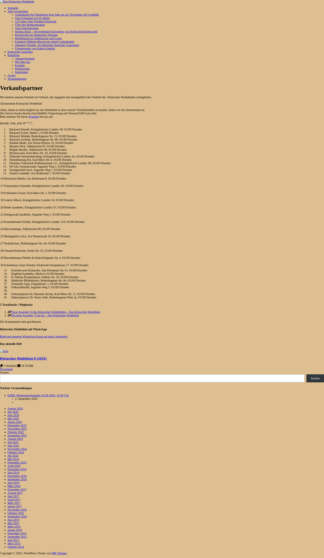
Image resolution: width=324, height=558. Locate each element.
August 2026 (15, 408)
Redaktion (14, 55)
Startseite (13, 8)
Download (6, 369)
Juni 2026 (13, 415)
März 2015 (14, 543)
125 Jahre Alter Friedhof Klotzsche (35, 21)
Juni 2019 (13, 472)
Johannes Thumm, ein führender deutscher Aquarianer (47, 45)
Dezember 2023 (17, 462)
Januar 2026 (15, 422)
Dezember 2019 (17, 469)
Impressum (21, 72)
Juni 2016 (13, 519)
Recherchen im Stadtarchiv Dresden (36, 35)
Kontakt (20, 65)
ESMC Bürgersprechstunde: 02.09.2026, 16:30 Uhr (38, 395)
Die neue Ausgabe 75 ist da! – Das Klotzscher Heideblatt (45, 315)
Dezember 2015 (17, 533)
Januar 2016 (15, 530)
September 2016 (17, 516)
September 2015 (17, 536)
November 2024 (17, 449)
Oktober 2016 (16, 513)
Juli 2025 (13, 442)
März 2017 (14, 503)
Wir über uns (22, 62)
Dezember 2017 (17, 489)
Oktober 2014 (16, 546)
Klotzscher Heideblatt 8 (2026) (23, 358)
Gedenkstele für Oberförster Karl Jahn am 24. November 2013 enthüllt (57, 14)
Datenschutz (22, 68)
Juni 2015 (13, 540)
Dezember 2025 (17, 425)
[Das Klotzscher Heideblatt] (17, 1)
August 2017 (15, 492)
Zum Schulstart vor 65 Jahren (32, 18)
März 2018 (14, 486)
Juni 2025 (13, 445)
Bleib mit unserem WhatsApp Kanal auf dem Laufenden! (34, 336)
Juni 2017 (13, 496)
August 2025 (15, 438)
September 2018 (17, 479)
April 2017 (14, 499)
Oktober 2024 (16, 452)
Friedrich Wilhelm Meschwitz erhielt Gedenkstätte (44, 41)
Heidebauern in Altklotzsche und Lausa (38, 38)
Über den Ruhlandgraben (30, 24)
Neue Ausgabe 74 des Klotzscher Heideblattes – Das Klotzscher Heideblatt (55, 312)
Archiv (12, 75)
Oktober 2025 (16, 432)
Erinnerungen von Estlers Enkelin (35, 48)
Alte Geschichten (18, 11)
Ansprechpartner (25, 58)
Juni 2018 (13, 482)
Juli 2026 (13, 411)
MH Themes (59, 553)
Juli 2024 (13, 455)
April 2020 (14, 465)
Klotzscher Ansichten (20, 51)
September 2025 (17, 435)
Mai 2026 (13, 418)
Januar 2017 (15, 506)
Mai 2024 (13, 459)
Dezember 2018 (17, 476)
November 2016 (17, 509)
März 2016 (14, 526)
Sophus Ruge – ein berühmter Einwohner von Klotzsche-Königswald (56, 31)
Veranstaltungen (17, 78)
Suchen (4, 372)
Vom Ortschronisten (27, 28)
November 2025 (17, 428)
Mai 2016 (13, 523)
